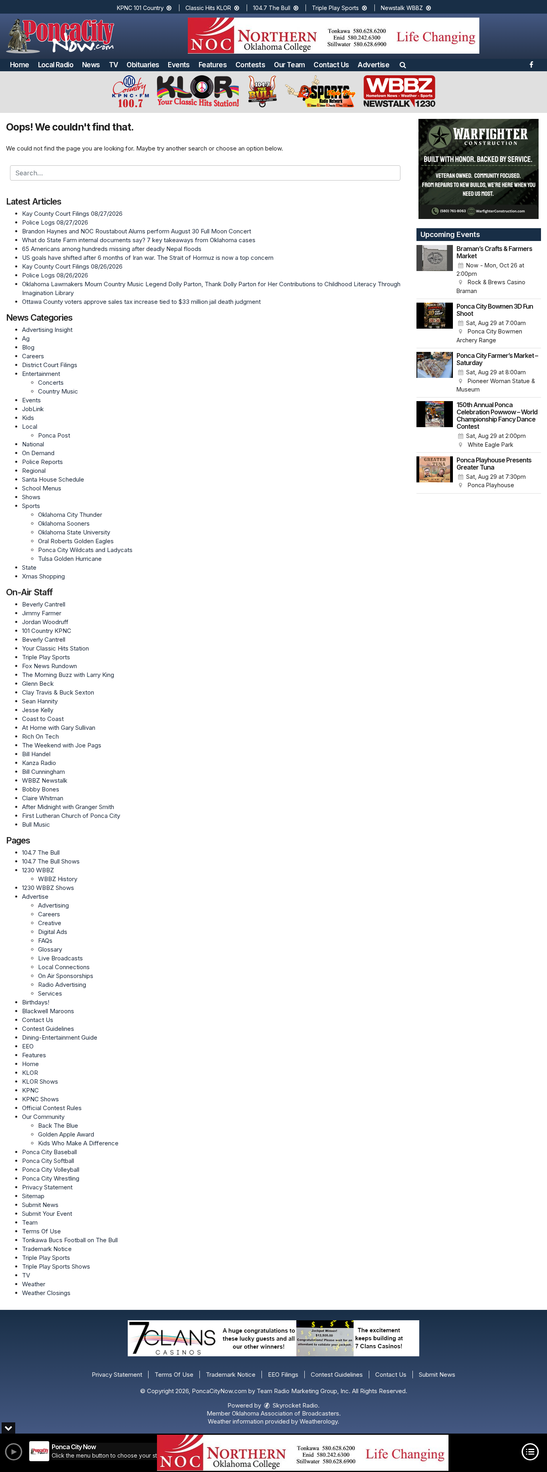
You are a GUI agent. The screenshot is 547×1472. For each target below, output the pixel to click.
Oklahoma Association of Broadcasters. (286, 1413)
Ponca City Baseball (49, 1152)
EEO (28, 1046)
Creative (49, 923)
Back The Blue (58, 1125)
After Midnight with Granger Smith (68, 807)
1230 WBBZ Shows (48, 888)
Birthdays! (35, 1002)
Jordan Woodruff (45, 622)
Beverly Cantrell (43, 604)
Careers (33, 356)
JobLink (33, 409)
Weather (33, 1284)
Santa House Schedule (53, 479)
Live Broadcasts (60, 958)
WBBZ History (57, 879)
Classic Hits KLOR (209, 7)
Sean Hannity (40, 701)
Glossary (50, 949)
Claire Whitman (42, 798)
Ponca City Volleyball (50, 1169)
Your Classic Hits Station (55, 648)
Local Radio (55, 65)
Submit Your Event (47, 1213)
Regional (34, 470)
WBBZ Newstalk (44, 780)
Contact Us (331, 65)
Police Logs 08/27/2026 (55, 222)
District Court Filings (49, 365)
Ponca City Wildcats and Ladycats (85, 550)
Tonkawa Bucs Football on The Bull (70, 1240)
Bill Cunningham (43, 771)
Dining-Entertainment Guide (59, 1037)
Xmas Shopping (43, 576)
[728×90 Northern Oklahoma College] (302, 1453)
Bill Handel (36, 754)
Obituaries (143, 65)
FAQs (45, 940)
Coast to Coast (43, 719)
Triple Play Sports (336, 7)
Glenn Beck (38, 683)
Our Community (43, 1117)
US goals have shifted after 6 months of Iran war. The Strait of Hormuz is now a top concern (148, 257)
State (29, 567)
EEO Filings (283, 1374)
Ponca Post (54, 435)
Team (30, 1222)
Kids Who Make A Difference (78, 1143)
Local (29, 426)
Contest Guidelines (48, 1028)
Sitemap (33, 1196)
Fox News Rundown (49, 666)
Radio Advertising (62, 984)
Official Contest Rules (52, 1108)
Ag (26, 338)
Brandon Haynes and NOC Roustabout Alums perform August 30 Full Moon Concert (136, 231)
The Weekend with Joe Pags (61, 745)
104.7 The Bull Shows (51, 861)
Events (178, 65)
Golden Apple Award (66, 1134)
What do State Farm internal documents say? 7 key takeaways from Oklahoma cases (138, 240)
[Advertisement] (333, 36)
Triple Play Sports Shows (56, 1266)
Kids (28, 418)
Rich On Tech (40, 736)
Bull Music (36, 824)
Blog (28, 347)
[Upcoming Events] (434, 270)
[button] (403, 65)
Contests (250, 65)
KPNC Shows (40, 1099)
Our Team (289, 65)
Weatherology (319, 1421)
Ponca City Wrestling (50, 1178)
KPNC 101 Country (141, 7)
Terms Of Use (41, 1231)
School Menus (41, 488)
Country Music (58, 391)
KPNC (30, 1090)
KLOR (30, 1072)
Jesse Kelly (37, 710)
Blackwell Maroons (48, 1011)
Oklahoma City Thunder (70, 514)
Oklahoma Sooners (64, 523)
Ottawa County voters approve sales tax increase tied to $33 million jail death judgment (141, 301)
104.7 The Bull (272, 7)
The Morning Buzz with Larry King (68, 675)
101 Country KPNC (46, 631)
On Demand (38, 453)
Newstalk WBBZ (402, 7)
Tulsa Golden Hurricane (70, 558)
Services (50, 993)
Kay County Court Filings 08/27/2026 (72, 213)
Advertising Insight (47, 329)
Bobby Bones (40, 789)
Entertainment (41, 374)
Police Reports (42, 462)
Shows (31, 497)
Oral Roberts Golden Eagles (76, 541)
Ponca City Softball (48, 1161)
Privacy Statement (47, 1187)
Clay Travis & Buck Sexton (58, 692)
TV (113, 65)
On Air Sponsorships (65, 976)
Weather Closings (46, 1293)
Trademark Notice (47, 1249)
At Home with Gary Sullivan (58, 727)
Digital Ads (52, 932)
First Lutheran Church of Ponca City (71, 815)
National (33, 444)
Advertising (53, 905)
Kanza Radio (39, 763)
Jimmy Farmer (41, 613)
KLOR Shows (40, 1081)
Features (213, 65)
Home (19, 65)
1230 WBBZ (38, 870)
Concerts (51, 382)
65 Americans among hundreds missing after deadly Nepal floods (111, 249)
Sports (31, 506)
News (91, 65)
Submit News (40, 1205)
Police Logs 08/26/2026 (55, 275)
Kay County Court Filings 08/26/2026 (72, 266)
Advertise (373, 65)
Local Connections (64, 967)
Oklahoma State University (74, 532)
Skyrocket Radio (294, 1405)
